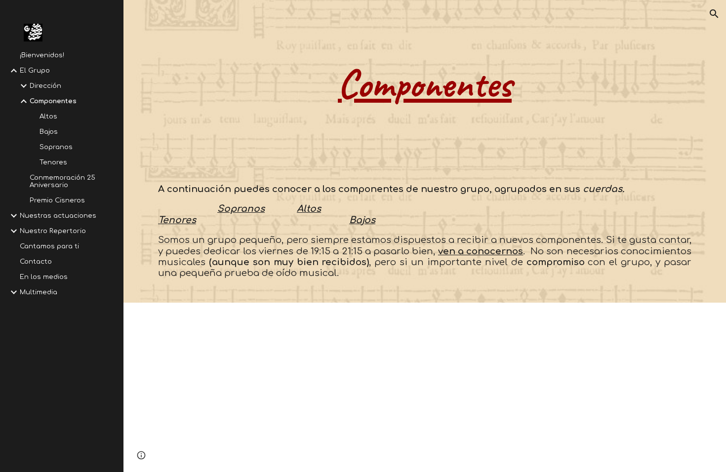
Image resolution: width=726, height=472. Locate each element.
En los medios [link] (44, 276)
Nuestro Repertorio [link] (53, 231)
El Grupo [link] (35, 70)
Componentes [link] (53, 101)
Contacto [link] (36, 261)
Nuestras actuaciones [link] (58, 215)
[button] (714, 14)
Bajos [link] (49, 131)
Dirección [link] (45, 85)
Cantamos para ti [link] (49, 246)
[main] (424, 84)
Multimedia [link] (38, 292)
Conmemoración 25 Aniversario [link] (62, 181)
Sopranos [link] (56, 147)
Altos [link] (48, 116)
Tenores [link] (53, 162)
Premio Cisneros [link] (57, 200)
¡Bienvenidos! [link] (42, 55)
